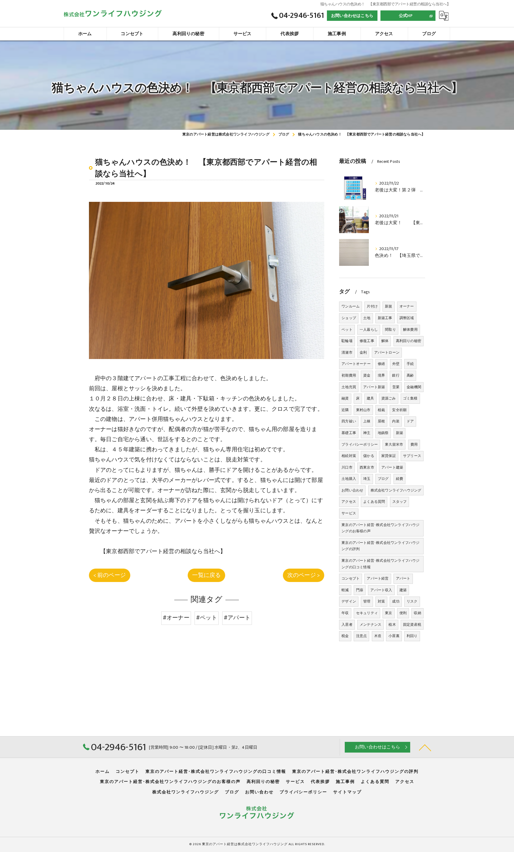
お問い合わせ (352, 490)
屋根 (381, 421)
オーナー (406, 306)
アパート (403, 578)
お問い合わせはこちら (352, 15)
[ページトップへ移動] (425, 747)
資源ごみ (388, 398)
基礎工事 (348, 433)
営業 (395, 387)
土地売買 (348, 387)
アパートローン (386, 352)
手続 (410, 364)
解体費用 (410, 330)
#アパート (237, 617)
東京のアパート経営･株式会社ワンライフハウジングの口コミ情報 (380, 564)
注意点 (361, 636)
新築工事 (385, 318)
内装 (395, 421)
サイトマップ (347, 792)
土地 (366, 318)
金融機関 (414, 387)
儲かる (368, 456)
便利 (403, 613)
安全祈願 (399, 410)
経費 (399, 479)
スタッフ (399, 502)
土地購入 (348, 479)
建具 (370, 398)
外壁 (395, 364)
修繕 (381, 364)
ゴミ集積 (410, 398)
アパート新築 (374, 387)
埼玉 (366, 479)
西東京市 (367, 467)
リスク (412, 601)
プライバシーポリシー (359, 444)
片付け (372, 306)
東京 (388, 613)
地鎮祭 (383, 433)
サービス (348, 513)
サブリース (412, 456)
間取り (390, 330)
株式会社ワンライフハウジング (396, 490)
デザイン (348, 601)
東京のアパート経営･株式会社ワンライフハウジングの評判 (380, 546)
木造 (377, 636)
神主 (366, 433)
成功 (395, 601)
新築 (399, 433)
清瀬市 (346, 352)
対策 (381, 601)
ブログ (383, 479)
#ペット (206, 617)
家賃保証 (388, 456)
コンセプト (350, 578)
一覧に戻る (206, 575)
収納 (417, 613)
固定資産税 (412, 625)
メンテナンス (370, 625)
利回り (412, 636)
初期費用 (348, 375)
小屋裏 (393, 636)
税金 (345, 636)
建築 (403, 590)
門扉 (359, 590)
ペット (346, 330)
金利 (363, 352)
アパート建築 (392, 467)
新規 (388, 306)
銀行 (395, 375)
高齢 (410, 375)
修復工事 (367, 341)
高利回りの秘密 (408, 341)
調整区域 (406, 318)
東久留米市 (394, 444)
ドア (410, 421)
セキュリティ (367, 613)
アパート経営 (377, 578)
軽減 (345, 590)
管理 (366, 601)
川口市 (346, 467)
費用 (414, 444)
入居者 (346, 625)
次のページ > (303, 575)
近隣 (345, 410)
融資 (345, 398)
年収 (345, 613)
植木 (392, 625)
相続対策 (348, 456)
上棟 (366, 421)
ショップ (348, 318)
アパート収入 (381, 590)
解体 (384, 341)
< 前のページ (109, 575)
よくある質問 (374, 502)
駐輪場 (346, 341)
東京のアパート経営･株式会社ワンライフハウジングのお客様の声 (380, 528)
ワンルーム (350, 306)
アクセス (348, 502)
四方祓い (348, 421)
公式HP (406, 15)
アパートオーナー (356, 364)
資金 (366, 375)
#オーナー (176, 617)
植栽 (381, 410)
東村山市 (363, 410)
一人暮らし (369, 330)
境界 (381, 375)
